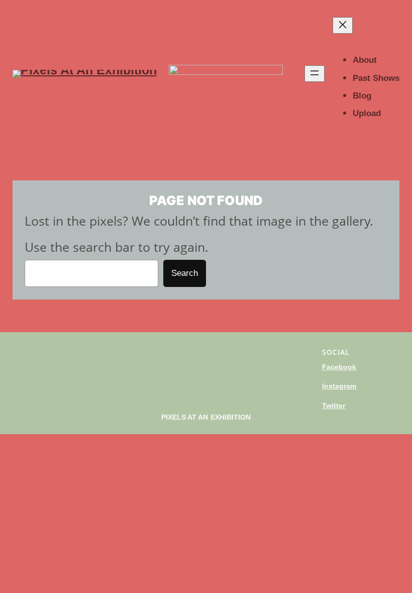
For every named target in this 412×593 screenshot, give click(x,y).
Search (184, 273)
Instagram (339, 386)
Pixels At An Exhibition (206, 417)
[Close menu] (343, 25)
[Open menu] (314, 73)
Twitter (333, 406)
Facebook (339, 367)
